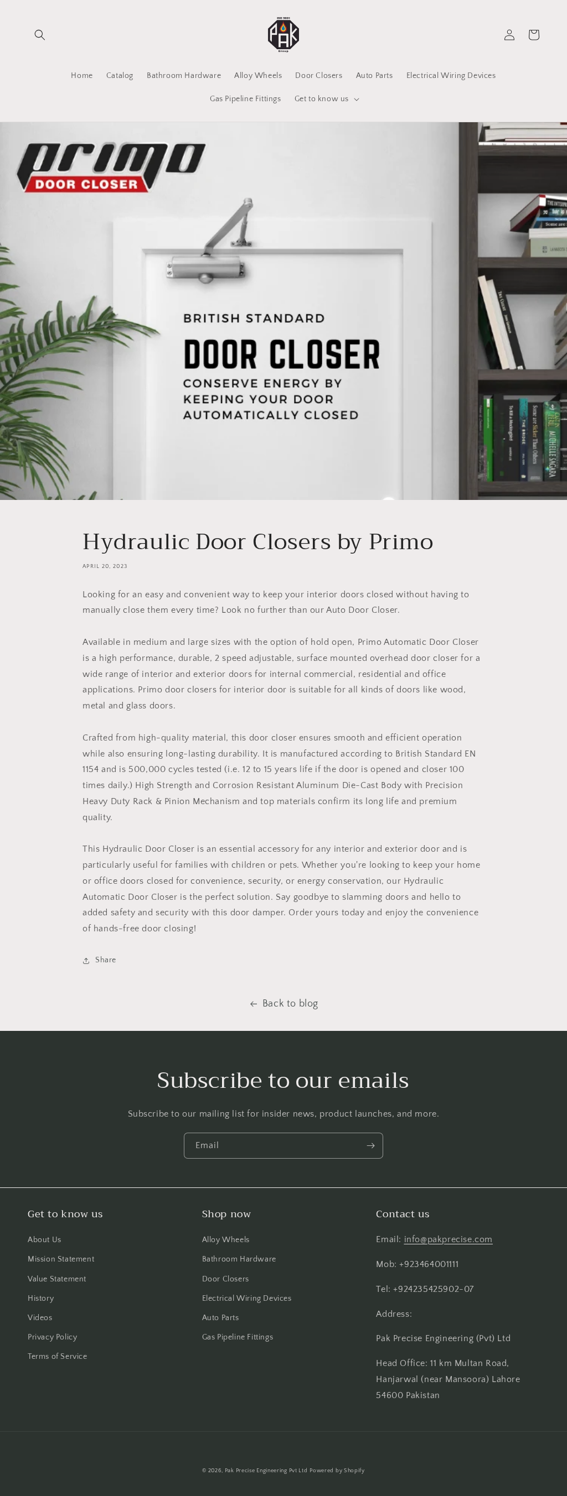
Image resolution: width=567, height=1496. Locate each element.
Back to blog (290, 1003)
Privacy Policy (52, 1337)
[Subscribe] (370, 1146)
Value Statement (57, 1279)
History (41, 1298)
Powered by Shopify (337, 1471)
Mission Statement (61, 1259)
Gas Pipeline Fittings (238, 1337)
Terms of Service (57, 1356)
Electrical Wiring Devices (247, 1298)
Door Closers (225, 1279)
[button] (40, 35)
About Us (44, 1240)
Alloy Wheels (226, 1240)
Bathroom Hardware (239, 1259)
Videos (40, 1317)
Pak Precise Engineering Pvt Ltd (266, 1471)
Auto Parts (220, 1317)
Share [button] (105, 960)
